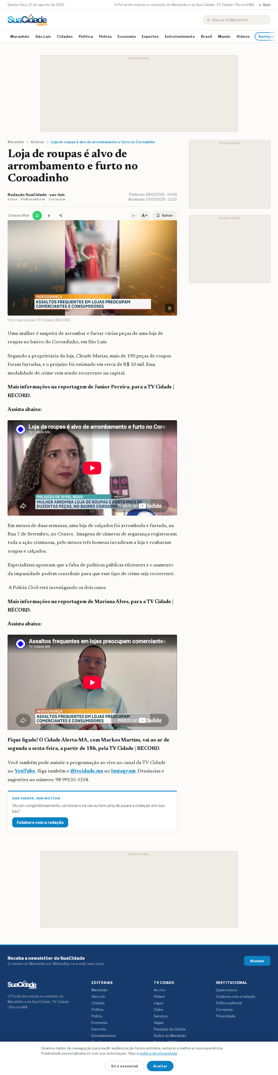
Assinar (257, 961)
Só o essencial (124, 1066)
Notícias (37, 142)
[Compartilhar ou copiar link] (60, 215)
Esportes (150, 36)
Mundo (224, 36)
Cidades (65, 36)
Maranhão (19, 36)
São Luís (43, 36)
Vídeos (243, 36)
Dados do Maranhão (170, 1036)
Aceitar (160, 1066)
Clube (158, 1010)
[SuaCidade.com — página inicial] (27, 20)
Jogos (158, 1003)
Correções (57, 199)
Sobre (12, 199)
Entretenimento (180, 36)
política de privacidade (158, 1053)
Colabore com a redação (40, 822)
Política (86, 36)
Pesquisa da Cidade (169, 1029)
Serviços (161, 1016)
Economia (127, 36)
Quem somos (226, 990)
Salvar (167, 215)
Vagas (159, 1023)
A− (134, 215)
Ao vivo (160, 990)
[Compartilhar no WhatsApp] (37, 215)
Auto (264, 5)
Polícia (105, 36)
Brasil (206, 36)
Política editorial (33, 199)
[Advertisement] (139, 93)
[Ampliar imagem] (169, 308)
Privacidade (225, 1016)
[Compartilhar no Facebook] (48, 215)
